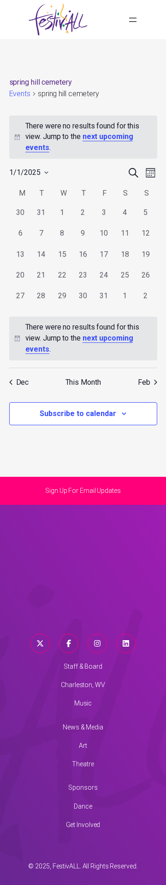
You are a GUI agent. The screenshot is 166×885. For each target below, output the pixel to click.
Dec (22, 382)
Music (83, 703)
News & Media (83, 727)
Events (19, 93)
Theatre (83, 764)
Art (83, 745)
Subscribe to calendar (78, 413)
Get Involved (83, 824)
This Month (83, 382)
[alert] (83, 338)
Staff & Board (83, 666)
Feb (144, 382)
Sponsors (82, 787)
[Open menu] (132, 19)
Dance (83, 806)
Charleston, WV (83, 684)
